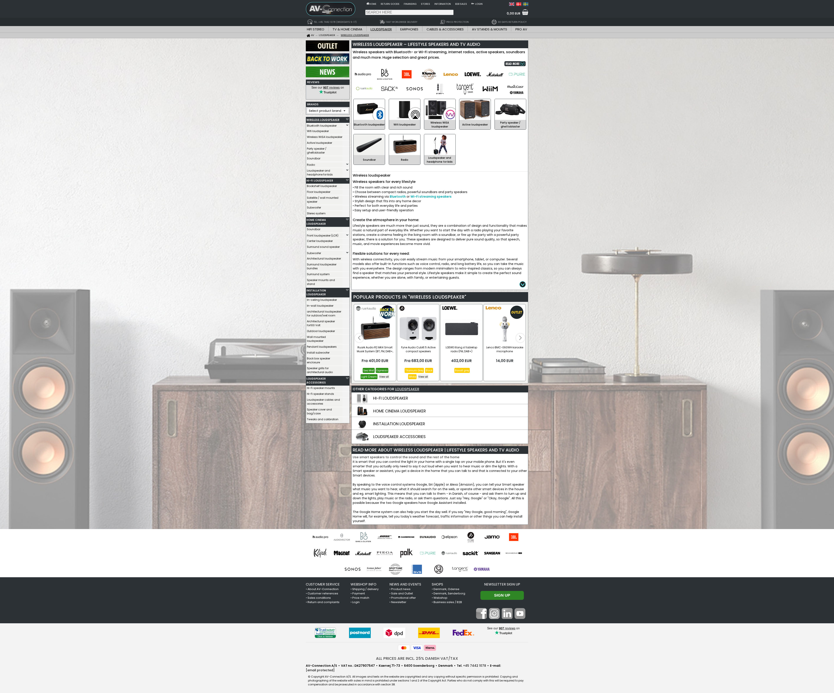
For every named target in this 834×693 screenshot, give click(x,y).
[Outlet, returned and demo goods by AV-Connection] (327, 50)
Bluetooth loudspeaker (322, 125)
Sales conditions (319, 598)
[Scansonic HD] (514, 553)
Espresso (382, 370)
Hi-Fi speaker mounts (321, 388)
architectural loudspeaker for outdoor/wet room (324, 313)
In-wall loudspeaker (320, 306)
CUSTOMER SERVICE (323, 584)
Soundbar (313, 158)
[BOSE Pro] (384, 537)
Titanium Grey (414, 370)
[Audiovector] (341, 537)
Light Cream (369, 377)
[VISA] (417, 648)
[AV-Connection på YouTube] (520, 618)
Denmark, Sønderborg (449, 593)
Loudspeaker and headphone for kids (320, 172)
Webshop (440, 598)
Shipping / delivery (365, 589)
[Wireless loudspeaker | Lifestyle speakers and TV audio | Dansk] (518, 5)
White (412, 377)
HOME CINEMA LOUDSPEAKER (316, 222)
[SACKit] (471, 553)
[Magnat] (341, 553)
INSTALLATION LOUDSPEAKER (316, 292)
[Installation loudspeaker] (362, 428)
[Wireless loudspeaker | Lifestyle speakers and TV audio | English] (511, 5)
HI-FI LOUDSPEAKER (319, 180)
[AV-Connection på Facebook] (481, 618)
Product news (400, 589)
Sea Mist (368, 370)
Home (372, 4)
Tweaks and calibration (322, 419)
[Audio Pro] (320, 537)
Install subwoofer (318, 352)
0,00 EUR (513, 13)
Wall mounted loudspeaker (316, 339)
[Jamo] (492, 537)
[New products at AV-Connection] (327, 76)
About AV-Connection (323, 589)
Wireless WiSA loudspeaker (324, 137)
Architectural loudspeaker (324, 258)
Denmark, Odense (446, 589)
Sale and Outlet (402, 593)
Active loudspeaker (319, 143)
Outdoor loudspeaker (321, 331)
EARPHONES (409, 29)
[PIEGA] (384, 553)
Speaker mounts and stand (321, 282)
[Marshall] (363, 553)
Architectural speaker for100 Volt (321, 323)
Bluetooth (398, 196)
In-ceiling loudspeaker (322, 300)
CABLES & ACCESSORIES (445, 29)
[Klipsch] (320, 553)
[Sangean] (492, 553)
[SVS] (417, 569)
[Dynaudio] (428, 537)
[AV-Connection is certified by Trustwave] (325, 632)
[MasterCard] (403, 648)
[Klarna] (430, 648)
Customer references (323, 593)
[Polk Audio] (406, 553)
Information (442, 4)
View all (384, 377)
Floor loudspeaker (318, 192)
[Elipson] (449, 537)
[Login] (472, 3)
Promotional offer (403, 598)
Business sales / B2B (448, 602)
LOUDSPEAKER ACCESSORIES (316, 380)
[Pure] (428, 553)
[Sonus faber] (374, 569)
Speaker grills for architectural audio (320, 370)
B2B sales (461, 4)
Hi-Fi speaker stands (320, 394)
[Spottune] (395, 569)
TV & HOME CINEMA (347, 29)
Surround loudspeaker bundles (321, 266)
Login (479, 4)
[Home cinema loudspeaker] (362, 415)
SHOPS (437, 584)
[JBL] (514, 537)
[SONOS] (352, 569)
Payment (358, 593)
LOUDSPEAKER (381, 29)
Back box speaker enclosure (318, 360)
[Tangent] (460, 569)
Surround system (318, 274)
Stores (425, 4)
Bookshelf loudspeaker (322, 186)
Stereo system (316, 213)
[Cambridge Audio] (406, 537)
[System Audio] (438, 569)
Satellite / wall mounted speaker (322, 199)
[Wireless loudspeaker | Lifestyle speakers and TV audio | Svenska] (525, 5)
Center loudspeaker (320, 241)
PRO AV (521, 29)
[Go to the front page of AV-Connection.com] (367, 3)
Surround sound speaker (323, 247)
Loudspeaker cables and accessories (323, 401)
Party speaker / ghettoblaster (316, 150)
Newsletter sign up (502, 584)
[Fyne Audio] (471, 537)
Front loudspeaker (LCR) (322, 235)
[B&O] (363, 537)
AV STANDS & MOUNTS (489, 29)
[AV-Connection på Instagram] (494, 618)
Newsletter (398, 602)
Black (429, 370)
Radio (311, 165)
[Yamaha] (481, 569)
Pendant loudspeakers (322, 347)
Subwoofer (314, 207)
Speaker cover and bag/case (319, 411)
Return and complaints (323, 602)
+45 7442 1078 (474, 665)
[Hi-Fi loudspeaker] (362, 402)
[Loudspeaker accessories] (362, 440)
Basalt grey (462, 370)
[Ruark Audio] (449, 553)
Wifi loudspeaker (318, 131)
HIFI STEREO (315, 29)
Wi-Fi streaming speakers (431, 196)
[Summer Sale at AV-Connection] (327, 63)
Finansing (410, 4)
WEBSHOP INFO (363, 584)
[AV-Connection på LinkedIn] (507, 618)
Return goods (390, 4)
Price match (360, 598)
